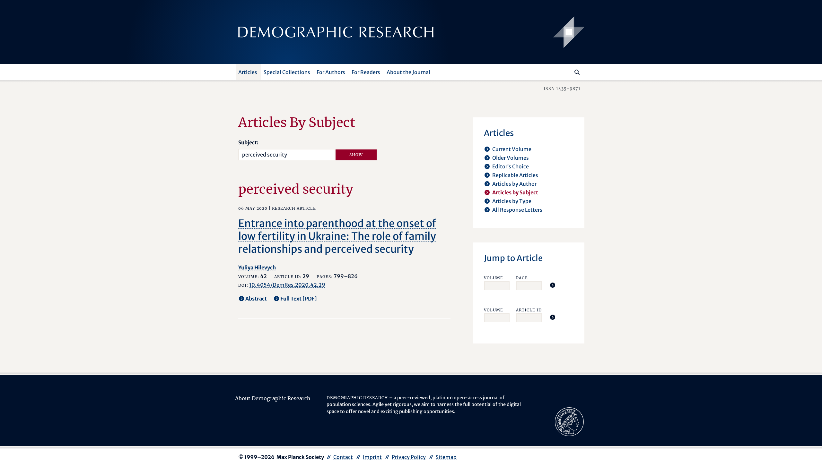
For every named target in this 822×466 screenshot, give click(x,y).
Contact (343, 457)
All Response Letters (517, 210)
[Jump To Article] (552, 285)
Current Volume (511, 149)
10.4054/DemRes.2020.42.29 (287, 285)
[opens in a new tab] (569, 421)
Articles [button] (247, 72)
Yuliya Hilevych (257, 267)
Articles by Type (511, 201)
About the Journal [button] (408, 72)
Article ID (529, 310)
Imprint (372, 457)
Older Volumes (510, 158)
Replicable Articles (515, 175)
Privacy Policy (409, 457)
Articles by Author (514, 184)
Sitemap (446, 457)
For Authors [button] (331, 72)
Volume (493, 277)
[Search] (577, 72)
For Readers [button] (366, 72)
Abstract (256, 298)
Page (522, 277)
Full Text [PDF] (298, 298)
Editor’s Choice (510, 166)
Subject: (248, 142)
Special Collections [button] (287, 72)
